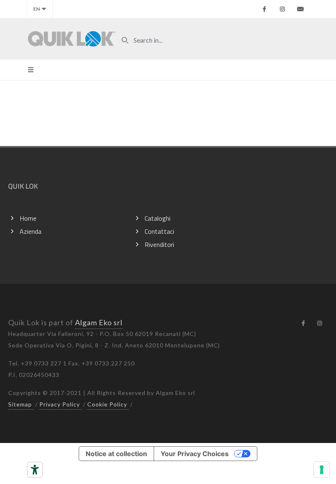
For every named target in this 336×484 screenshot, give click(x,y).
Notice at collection (116, 454)
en (36, 9)
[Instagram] (282, 9)
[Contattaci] (300, 9)
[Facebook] (264, 9)
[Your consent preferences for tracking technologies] (321, 469)
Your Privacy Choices (195, 454)
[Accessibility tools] (35, 469)
